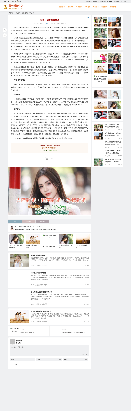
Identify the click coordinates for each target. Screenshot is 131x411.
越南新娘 (70, 7)
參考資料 (116, 1)
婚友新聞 (123, 1)
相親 (45, 285)
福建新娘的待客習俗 (38, 255)
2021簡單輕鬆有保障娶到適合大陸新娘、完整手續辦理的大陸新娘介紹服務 (113, 162)
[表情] (82, 354)
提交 (16, 364)
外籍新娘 (79, 7)
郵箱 (39, 359)
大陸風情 (17, 13)
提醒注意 (109, 1)
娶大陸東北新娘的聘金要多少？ (41, 292)
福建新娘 (42, 221)
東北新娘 (44, 304)
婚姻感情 (103, 1)
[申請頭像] (87, 341)
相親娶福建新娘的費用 (38, 273)
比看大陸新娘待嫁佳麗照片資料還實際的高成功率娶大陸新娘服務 (113, 127)
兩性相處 (89, 1)
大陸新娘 (62, 7)
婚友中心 (96, 7)
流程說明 (113, 7)
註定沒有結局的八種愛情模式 (41, 311)
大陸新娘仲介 (39, 285)
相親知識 (104, 7)
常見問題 (14, 293)
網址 (65, 359)
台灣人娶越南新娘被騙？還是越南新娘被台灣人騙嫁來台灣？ (113, 144)
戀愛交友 (96, 1)
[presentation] (78, 237)
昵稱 (12, 359)
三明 (15, 221)
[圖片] (86, 354)
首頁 (11, 13)
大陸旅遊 (28, 221)
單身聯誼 (87, 7)
